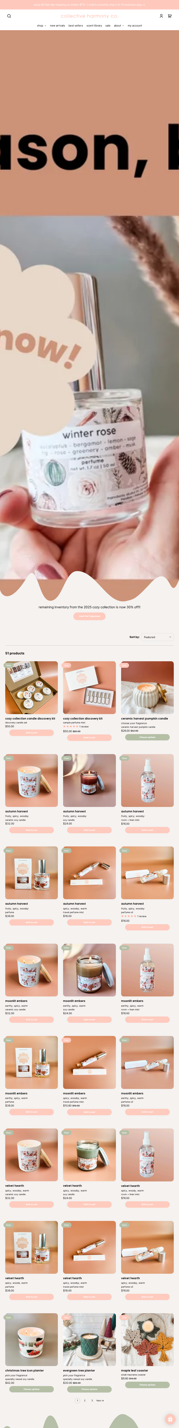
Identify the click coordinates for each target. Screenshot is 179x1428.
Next (99, 1400)
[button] (9, 16)
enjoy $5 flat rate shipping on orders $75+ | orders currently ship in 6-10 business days (88, 4)
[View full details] (31, 687)
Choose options (147, 737)
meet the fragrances (89, 616)
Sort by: (134, 637)
